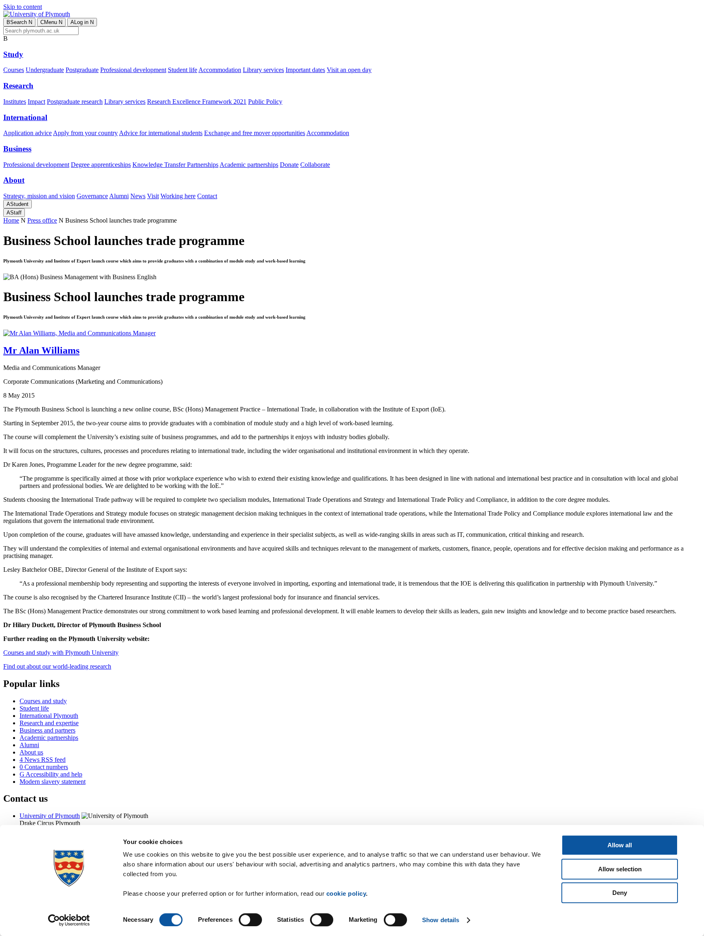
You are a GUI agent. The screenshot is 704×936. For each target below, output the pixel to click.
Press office (42, 220)
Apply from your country (85, 132)
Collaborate (315, 164)
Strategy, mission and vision (39, 195)
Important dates (305, 69)
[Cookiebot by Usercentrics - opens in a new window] (69, 920)
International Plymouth (49, 715)
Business (17, 148)
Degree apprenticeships (101, 164)
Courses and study (43, 701)
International (25, 117)
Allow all (619, 845)
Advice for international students (160, 132)
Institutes (14, 101)
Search (19, 22)
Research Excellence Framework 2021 (196, 101)
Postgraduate (82, 69)
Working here (178, 195)
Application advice (27, 132)
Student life (182, 69)
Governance (92, 195)
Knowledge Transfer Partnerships (175, 164)
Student (18, 204)
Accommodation (219, 69)
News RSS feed (43, 759)
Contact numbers (44, 766)
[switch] (250, 919)
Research (18, 85)
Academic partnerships (249, 164)
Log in (82, 22)
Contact (207, 195)
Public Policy (265, 101)
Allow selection (620, 869)
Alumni (119, 195)
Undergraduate (45, 69)
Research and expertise (49, 722)
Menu (51, 22)
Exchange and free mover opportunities (254, 132)
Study (13, 54)
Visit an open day (349, 69)
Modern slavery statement (53, 781)
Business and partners (47, 730)
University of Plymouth (50, 815)
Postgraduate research (75, 101)
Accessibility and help (51, 774)
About (13, 180)
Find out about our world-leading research (57, 666)
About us (31, 752)
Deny (619, 892)
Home (11, 220)
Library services (263, 69)
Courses (13, 69)
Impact (36, 101)
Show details (440, 919)
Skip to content (22, 6)
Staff (14, 213)
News (137, 195)
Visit (153, 195)
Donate (289, 164)
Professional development (133, 69)
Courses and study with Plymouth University (61, 652)
